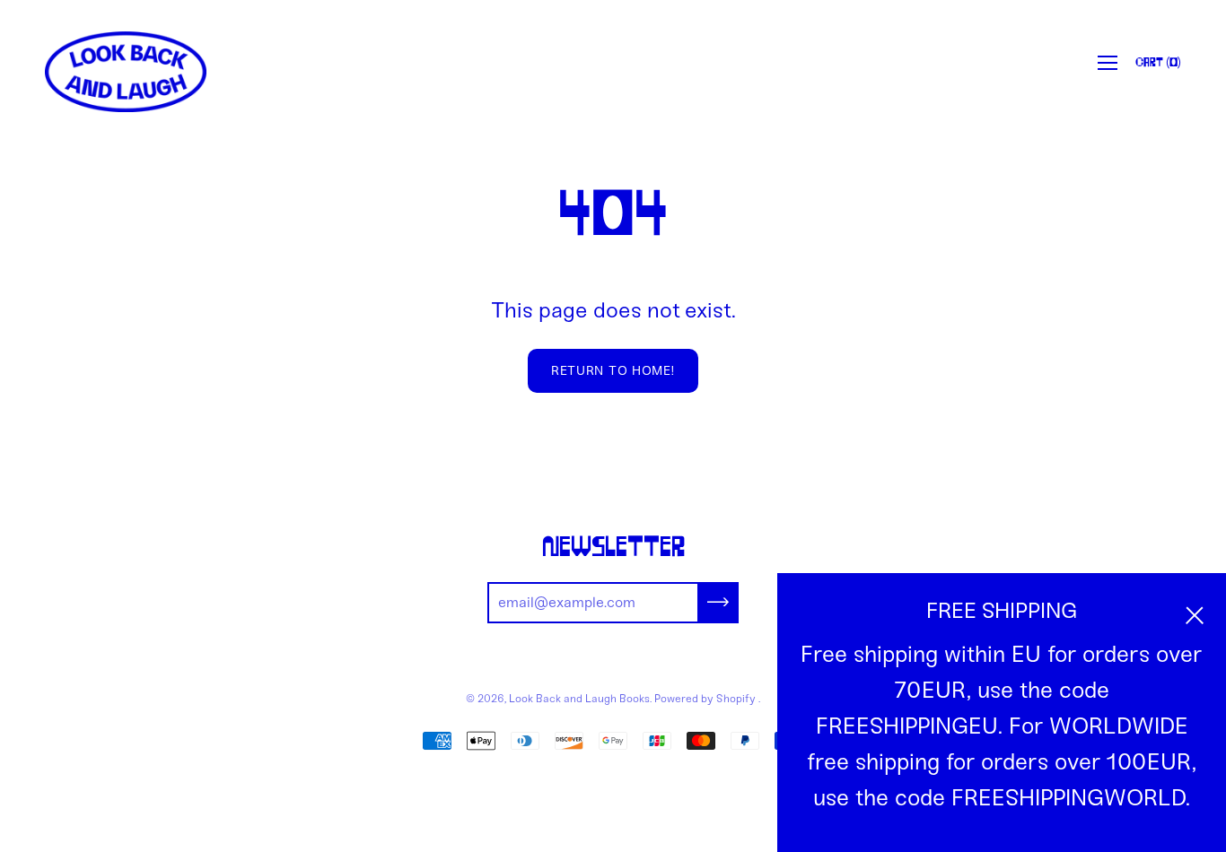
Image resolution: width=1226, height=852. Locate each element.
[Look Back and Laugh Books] (125, 71)
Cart (1158, 63)
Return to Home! (613, 370)
